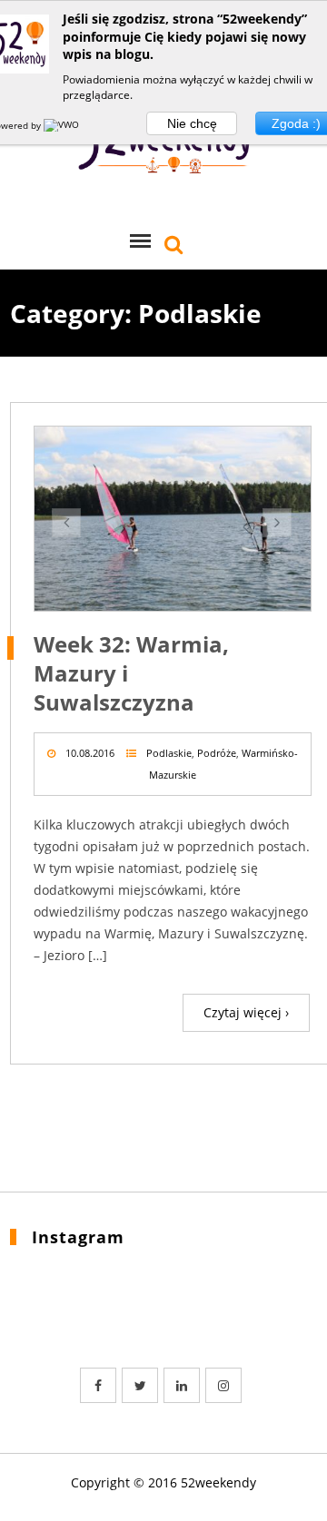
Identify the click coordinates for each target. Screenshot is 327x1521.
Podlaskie (169, 753)
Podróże (216, 753)
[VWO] (63, 125)
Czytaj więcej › (246, 1012)
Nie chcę (192, 123)
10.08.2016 (89, 753)
